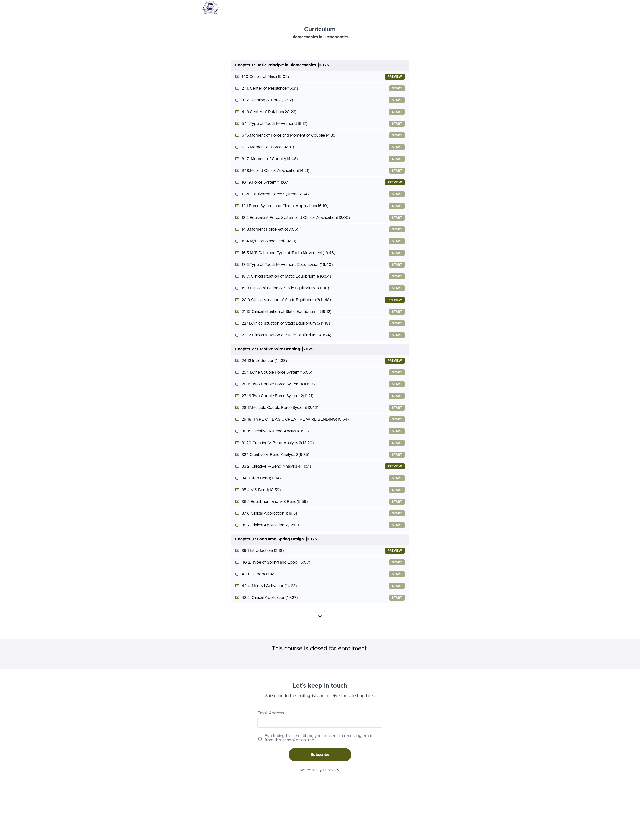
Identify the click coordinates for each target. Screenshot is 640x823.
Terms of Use (422, 796)
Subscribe (320, 755)
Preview (395, 76)
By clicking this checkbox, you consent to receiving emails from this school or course (319, 738)
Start (397, 88)
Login (419, 7)
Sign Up (434, 7)
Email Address (271, 713)
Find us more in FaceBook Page (225, 801)
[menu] (425, 7)
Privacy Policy (423, 801)
